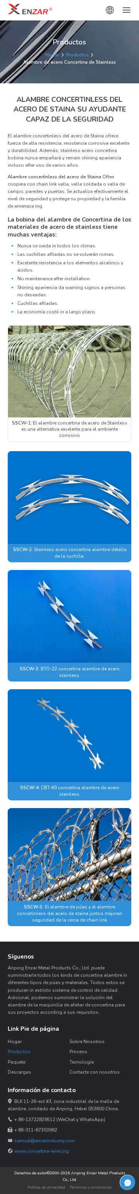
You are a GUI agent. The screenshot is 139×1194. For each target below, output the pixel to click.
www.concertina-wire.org (41, 1151)
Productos (77, 55)
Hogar (52, 55)
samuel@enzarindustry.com (44, 1141)
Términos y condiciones (91, 1187)
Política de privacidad (46, 1187)
